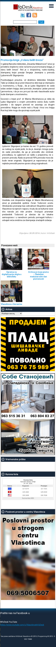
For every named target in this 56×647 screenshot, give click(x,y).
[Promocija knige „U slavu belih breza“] (27, 143)
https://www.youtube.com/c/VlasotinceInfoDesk (22, 625)
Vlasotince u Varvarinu (11, 304)
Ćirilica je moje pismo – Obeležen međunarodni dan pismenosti (38, 275)
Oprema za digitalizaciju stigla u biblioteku (11, 274)
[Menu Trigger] (51, 5)
